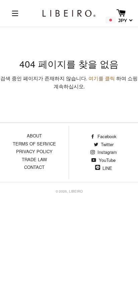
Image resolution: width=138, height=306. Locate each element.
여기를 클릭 (101, 78)
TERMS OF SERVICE (34, 143)
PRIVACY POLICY (34, 151)
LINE (107, 168)
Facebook (106, 136)
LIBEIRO (76, 191)
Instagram (106, 152)
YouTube (106, 160)
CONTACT (34, 167)
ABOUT (34, 135)
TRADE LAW (34, 159)
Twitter (106, 144)
